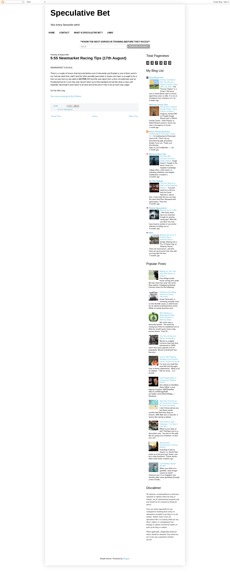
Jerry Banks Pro (156, 78)
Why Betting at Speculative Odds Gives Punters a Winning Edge (167, 316)
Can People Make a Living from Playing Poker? (168, 380)
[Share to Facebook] (75, 106)
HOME (52, 32)
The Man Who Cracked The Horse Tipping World (167, 158)
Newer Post (56, 116)
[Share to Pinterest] (78, 106)
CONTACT (64, 32)
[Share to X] (73, 106)
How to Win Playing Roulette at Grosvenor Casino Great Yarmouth (169, 359)
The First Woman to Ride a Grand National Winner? (168, 185)
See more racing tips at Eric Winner (65, 96)
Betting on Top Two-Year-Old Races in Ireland (168, 273)
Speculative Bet (80, 12)
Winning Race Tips (157, 154)
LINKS (110, 32)
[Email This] (68, 106)
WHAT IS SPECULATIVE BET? (88, 32)
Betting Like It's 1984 (168, 210)
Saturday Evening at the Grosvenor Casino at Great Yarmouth (169, 403)
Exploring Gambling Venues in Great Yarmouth (168, 294)
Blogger (126, 559)
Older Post (133, 116)
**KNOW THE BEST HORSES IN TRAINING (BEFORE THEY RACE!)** (115, 42)
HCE (151, 233)
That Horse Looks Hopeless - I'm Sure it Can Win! (169, 424)
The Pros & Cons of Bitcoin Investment (168, 337)
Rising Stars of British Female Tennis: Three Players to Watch (168, 109)
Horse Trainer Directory (159, 132)
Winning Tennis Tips (158, 105)
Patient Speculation (158, 208)
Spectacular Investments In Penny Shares (169, 445)
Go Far (60, 109)
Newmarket (68, 109)
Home (94, 116)
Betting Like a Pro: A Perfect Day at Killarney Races (168, 237)
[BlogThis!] (70, 106)
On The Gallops (156, 181)
